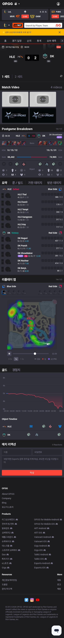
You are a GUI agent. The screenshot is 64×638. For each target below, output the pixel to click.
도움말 (4, 584)
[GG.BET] (17, 25)
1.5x (22, 359)
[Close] (60, 32)
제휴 (59, 580)
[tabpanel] (32, 230)
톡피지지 (5, 558)
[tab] (6, 183)
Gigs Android (40, 545)
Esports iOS (40, 567)
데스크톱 (5, 545)
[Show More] (17, 4)
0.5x (10, 359)
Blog (4, 502)
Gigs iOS (38, 550)
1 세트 (6, 76)
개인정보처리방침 (9, 580)
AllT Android (40, 528)
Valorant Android (42, 536)
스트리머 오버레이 (9, 550)
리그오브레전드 (8, 519)
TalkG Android (41, 554)
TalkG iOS (39, 558)
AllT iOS (38, 532)
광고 (59, 584)
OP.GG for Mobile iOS (44, 523)
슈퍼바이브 (6, 541)
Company (6, 498)
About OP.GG (8, 493)
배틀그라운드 (7, 536)
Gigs (4, 567)
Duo (4, 554)
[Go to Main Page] (7, 3)
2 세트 (19, 76)
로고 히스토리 (8, 506)
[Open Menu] (58, 4)
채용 (59, 588)
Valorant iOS (40, 541)
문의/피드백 (7, 588)
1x (16, 359)
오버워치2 (6, 532)
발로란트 (5, 528)
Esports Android (42, 563)
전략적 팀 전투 (8, 523)
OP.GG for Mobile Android (46, 519)
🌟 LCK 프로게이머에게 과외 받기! (16, 32)
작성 (32, 472)
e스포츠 (5, 563)
